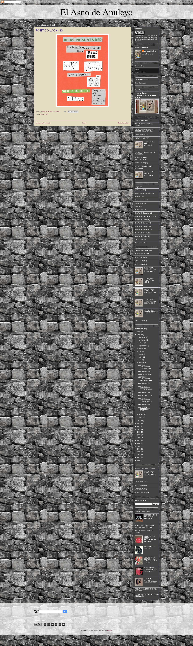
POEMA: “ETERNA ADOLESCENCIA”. (141, 158)
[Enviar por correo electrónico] (69, 112)
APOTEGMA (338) (141, 485)
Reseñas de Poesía (141, 233)
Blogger (109, 630)
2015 (139, 446)
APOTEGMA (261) (144, 404)
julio (140, 351)
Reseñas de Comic (141, 220)
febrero (141, 414)
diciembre (142, 337)
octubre (141, 343)
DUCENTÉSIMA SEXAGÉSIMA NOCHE (149, 280)
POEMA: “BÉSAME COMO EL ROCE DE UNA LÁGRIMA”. (145, 130)
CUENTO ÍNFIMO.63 (141, 134)
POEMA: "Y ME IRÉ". (142, 138)
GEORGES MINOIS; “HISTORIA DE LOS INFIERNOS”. (150, 516)
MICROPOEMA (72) (141, 163)
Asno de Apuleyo (150, 51)
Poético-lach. (45, 115)
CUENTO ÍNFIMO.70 (141, 482)
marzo (141, 362)
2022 (139, 426)
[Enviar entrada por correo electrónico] (64, 111)
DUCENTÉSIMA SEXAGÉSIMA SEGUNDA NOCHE (150, 473)
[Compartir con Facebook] (75, 112)
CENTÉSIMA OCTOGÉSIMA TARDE (144, 409)
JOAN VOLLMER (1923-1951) (149, 547)
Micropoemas (139, 203)
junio (140, 354)
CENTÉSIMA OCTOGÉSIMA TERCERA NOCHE (145, 378)
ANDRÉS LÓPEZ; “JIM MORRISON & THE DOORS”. (150, 569)
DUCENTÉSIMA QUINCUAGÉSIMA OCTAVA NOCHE (150, 301)
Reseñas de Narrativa (142, 229)
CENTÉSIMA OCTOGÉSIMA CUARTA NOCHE (144, 366)
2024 (139, 421)
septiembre (142, 345)
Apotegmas (138, 190)
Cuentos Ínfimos (140, 200)
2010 (139, 460)
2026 (139, 332)
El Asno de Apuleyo (96, 12)
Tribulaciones (139, 239)
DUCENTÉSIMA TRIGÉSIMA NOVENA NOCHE (151, 312)
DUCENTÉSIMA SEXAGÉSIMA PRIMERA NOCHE (150, 290)
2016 (139, 443)
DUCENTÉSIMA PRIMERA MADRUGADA (149, 143)
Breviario (137, 196)
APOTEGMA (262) (144, 392)
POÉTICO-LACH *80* (145, 395)
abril (140, 360)
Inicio (84, 123)
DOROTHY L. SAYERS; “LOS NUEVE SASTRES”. (150, 580)
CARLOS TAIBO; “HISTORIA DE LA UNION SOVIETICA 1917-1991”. (150, 559)
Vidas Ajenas (139, 243)
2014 (139, 449)
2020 (139, 432)
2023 (139, 423)
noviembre (142, 340)
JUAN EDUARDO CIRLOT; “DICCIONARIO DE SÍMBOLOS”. (150, 538)
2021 (139, 429)
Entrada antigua (123, 123)
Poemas (137, 206)
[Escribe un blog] (71, 112)
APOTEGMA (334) (141, 321)
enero (141, 417)
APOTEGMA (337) (141, 261)
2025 (139, 335)
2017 (139, 440)
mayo (141, 357)
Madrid (137, 69)
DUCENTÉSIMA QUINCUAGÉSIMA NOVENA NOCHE (150, 269)
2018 (139, 438)
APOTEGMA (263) (144, 383)
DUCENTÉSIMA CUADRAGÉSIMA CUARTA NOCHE (145, 95)
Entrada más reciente (43, 123)
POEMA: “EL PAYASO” (142, 254)
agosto (141, 348)
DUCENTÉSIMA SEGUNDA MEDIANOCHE (149, 173)
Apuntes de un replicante (143, 193)
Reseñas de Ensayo (141, 226)
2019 (139, 435)
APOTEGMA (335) (141, 264)
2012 (139, 455)
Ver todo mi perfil (147, 54)
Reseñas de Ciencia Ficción (144, 216)
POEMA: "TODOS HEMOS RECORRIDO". (143, 167)
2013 (139, 452)
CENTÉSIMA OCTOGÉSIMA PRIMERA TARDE (145, 400)
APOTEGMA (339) (141, 489)
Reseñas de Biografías (142, 213)
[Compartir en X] (73, 112)
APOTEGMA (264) (144, 371)
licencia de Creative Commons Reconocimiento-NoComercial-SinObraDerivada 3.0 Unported (146, 38)
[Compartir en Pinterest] (77, 112)
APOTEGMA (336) (141, 257)
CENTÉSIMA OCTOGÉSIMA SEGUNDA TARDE (145, 388)
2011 (139, 457)
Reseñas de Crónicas (142, 223)
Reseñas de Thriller (141, 236)
